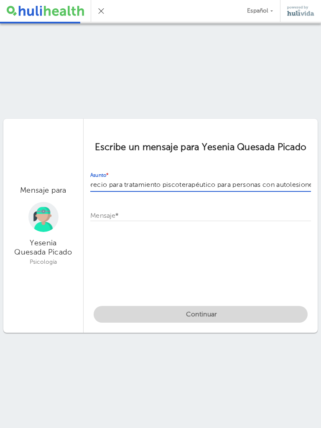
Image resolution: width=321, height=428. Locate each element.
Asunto (99, 175)
